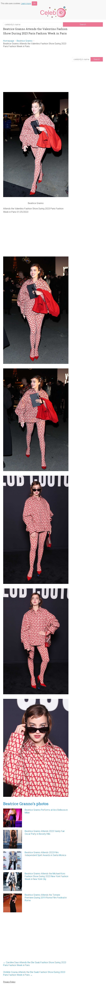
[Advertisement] (35, 70)
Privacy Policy (9, 982)
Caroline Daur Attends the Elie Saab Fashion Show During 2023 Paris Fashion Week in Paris (34, 964)
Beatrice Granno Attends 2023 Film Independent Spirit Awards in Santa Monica (45, 854)
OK (34, 3)
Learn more (26, 3)
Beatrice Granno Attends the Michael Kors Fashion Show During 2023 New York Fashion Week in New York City (46, 876)
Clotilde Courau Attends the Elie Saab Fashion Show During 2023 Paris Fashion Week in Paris (34, 973)
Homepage (8, 41)
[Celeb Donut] (53, 7)
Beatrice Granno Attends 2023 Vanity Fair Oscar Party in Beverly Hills (45, 832)
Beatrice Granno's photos (25, 803)
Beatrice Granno (24, 41)
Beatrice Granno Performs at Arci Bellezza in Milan (46, 811)
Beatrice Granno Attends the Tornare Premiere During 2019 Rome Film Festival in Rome (46, 898)
